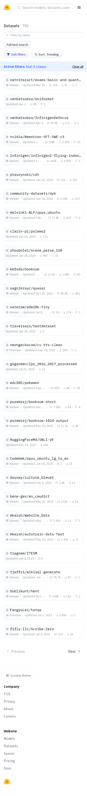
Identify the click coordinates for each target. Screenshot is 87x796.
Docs (7, 768)
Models (9, 738)
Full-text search (17, 45)
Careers (10, 716)
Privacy (9, 701)
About (8, 708)
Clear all (77, 66)
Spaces (9, 753)
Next (72, 651)
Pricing (9, 760)
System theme (20, 675)
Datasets (11, 746)
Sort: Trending (49, 54)
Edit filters (18, 54)
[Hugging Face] (7, 781)
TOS (7, 693)
